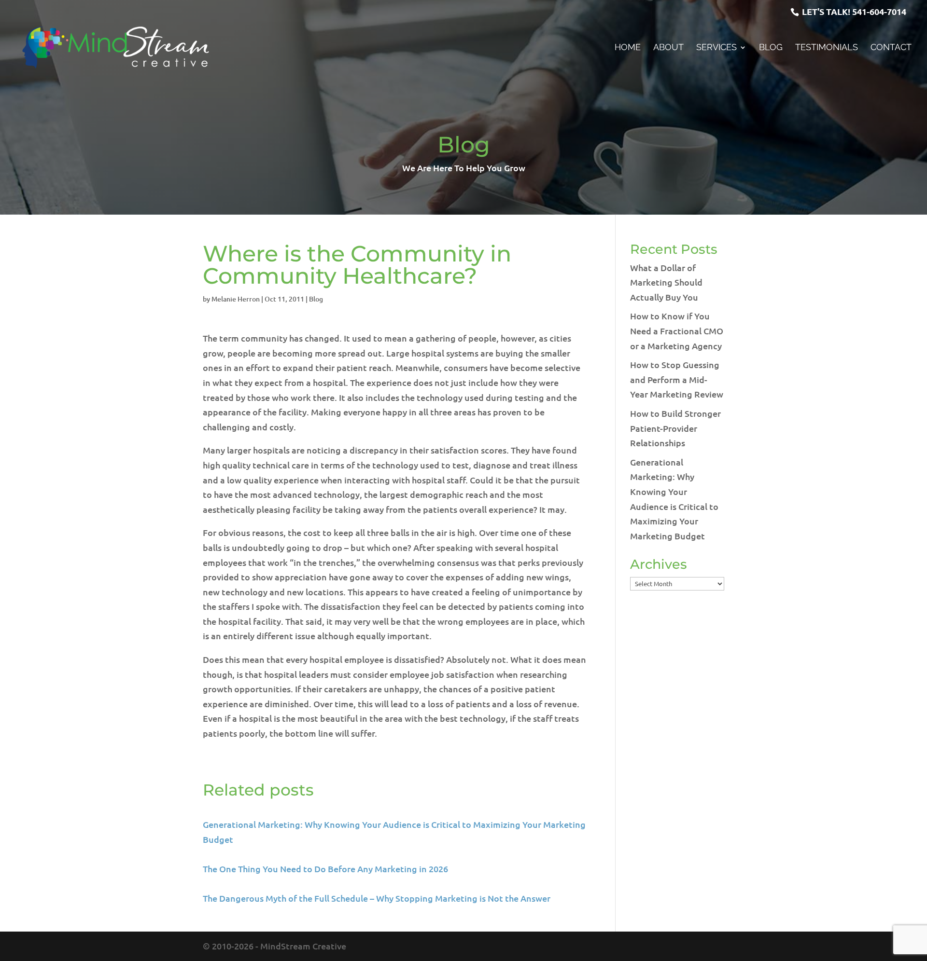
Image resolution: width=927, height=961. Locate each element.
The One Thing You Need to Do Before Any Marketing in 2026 (325, 868)
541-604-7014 (879, 11)
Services (716, 48)
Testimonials (826, 48)
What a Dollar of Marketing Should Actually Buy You (666, 282)
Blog (771, 48)
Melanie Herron (235, 298)
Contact (891, 48)
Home (628, 48)
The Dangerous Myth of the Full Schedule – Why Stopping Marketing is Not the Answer (376, 898)
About (668, 48)
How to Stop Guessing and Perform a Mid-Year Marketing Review (676, 379)
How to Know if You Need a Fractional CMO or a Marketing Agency (676, 330)
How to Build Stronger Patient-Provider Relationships (675, 428)
